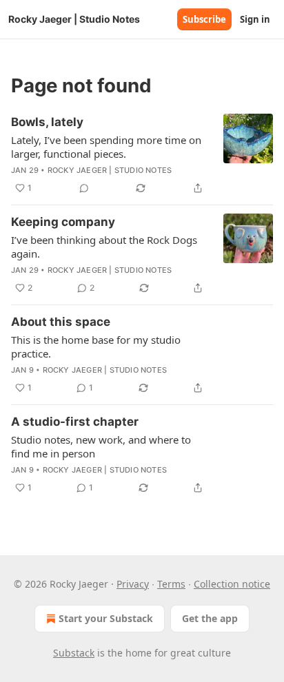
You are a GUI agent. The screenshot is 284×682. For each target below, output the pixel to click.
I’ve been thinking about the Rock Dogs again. (104, 246)
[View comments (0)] (84, 188)
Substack (73, 652)
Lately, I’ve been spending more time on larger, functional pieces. (106, 147)
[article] (142, 155)
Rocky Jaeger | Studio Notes (110, 170)
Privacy (132, 583)
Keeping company (63, 222)
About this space (60, 322)
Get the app (210, 618)
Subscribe (204, 19)
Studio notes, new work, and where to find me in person (101, 446)
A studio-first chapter (75, 421)
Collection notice (232, 583)
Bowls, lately (47, 122)
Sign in (255, 19)
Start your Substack (106, 618)
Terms (171, 583)
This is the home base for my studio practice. (96, 346)
